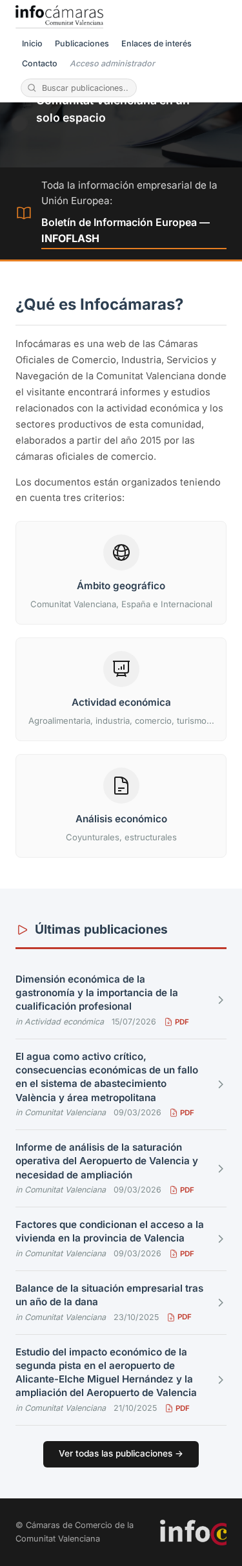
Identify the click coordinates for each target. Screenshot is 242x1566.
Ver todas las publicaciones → (121, 1453)
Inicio (32, 43)
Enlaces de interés (156, 43)
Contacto (39, 63)
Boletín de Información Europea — (125, 230)
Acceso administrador (112, 63)
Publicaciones (82, 43)
